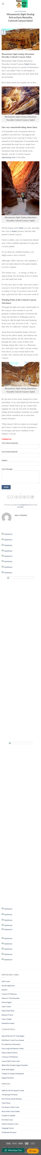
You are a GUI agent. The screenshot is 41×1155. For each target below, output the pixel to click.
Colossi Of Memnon (9, 994)
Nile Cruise (6, 981)
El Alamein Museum (9, 1132)
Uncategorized (20, 11)
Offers (24, 1147)
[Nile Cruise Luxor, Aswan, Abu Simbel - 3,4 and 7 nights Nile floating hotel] (22, 4)
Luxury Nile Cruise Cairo (11, 1061)
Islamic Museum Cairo (10, 1124)
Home (4, 1147)
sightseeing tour (8, 157)
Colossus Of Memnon (10, 1057)
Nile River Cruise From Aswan (13, 1040)
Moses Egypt (7, 1002)
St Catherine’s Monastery (11, 1044)
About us (11, 1147)
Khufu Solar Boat (8, 1011)
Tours (18, 1147)
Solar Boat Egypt (8, 1069)
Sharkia (4, 990)
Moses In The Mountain (10, 998)
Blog (31, 1147)
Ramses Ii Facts (7, 1015)
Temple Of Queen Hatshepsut (13, 1073)
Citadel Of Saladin (8, 1115)
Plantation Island (8, 1023)
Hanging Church (8, 1128)
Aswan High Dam (8, 985)
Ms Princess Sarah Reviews (12, 1099)
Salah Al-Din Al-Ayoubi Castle (13, 1090)
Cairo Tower (6, 1006)
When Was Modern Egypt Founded (15, 1065)
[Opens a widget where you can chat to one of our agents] (33, 1151)
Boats (36, 1147)
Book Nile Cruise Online (11, 1111)
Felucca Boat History (9, 1053)
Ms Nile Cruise (7, 1120)
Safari (27, 64)
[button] (13, 1150)
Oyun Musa (6, 1103)
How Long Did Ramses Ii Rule (13, 1048)
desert (14, 231)
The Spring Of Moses (10, 1095)
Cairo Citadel (7, 1019)
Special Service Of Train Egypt (13, 1036)
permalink (20, 507)
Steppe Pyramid (8, 1078)
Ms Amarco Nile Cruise (10, 1107)
